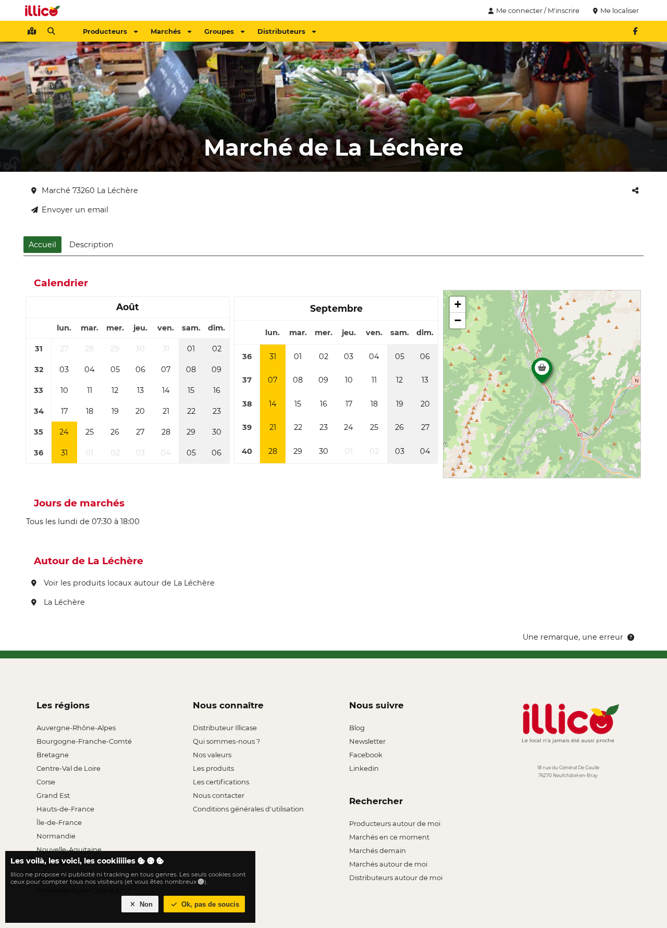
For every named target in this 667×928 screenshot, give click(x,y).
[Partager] (635, 190)
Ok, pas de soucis (209, 904)
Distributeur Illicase (225, 727)
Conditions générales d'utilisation (248, 809)
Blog (357, 727)
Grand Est (53, 795)
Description (91, 244)
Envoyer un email (75, 209)
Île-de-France (59, 822)
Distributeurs (281, 31)
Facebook (365, 755)
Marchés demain (377, 850)
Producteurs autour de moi (394, 823)
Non (145, 904)
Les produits (213, 768)
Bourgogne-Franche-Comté (84, 741)
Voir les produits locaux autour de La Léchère (128, 583)
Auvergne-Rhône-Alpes (76, 727)
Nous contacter (218, 795)
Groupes (219, 31)
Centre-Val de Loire (68, 768)
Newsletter (367, 741)
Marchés (166, 31)
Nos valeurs (212, 755)
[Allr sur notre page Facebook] (635, 31)
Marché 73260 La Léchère (90, 190)
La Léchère (63, 602)
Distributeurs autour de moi (395, 877)
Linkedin (364, 768)
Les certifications (221, 782)
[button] (542, 373)
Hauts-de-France (65, 809)
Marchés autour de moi (388, 864)
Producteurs (105, 31)
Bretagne (52, 755)
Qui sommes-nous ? (226, 741)
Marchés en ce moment (389, 837)
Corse (45, 782)
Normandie (56, 836)
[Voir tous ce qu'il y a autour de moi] (31, 31)
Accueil (42, 244)
